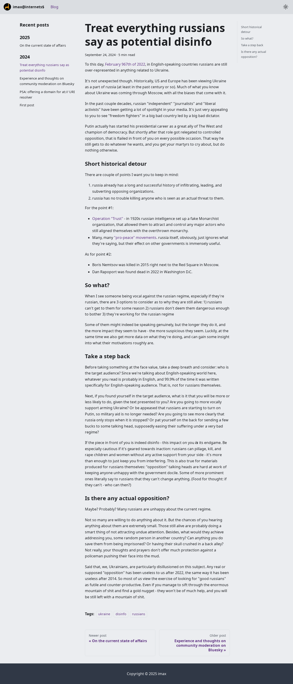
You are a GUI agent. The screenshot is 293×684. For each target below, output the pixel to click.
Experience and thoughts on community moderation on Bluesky (47, 81)
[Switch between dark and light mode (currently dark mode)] (285, 7)
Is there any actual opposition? (253, 54)
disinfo (121, 614)
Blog (54, 6)
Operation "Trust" (107, 218)
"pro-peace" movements (135, 237)
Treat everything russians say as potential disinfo (44, 67)
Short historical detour (251, 29)
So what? (247, 38)
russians (138, 614)
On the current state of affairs (43, 45)
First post (27, 105)
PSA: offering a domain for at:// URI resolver (47, 94)
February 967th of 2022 (125, 64)
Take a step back (252, 45)
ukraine (104, 614)
